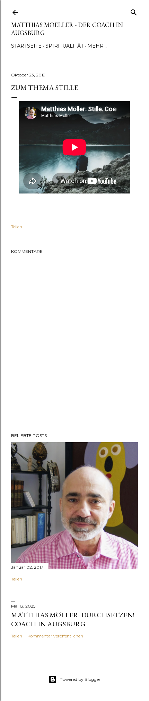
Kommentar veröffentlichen (55, 635)
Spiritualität (64, 46)
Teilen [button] (16, 226)
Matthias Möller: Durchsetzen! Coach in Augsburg (72, 619)
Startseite (26, 46)
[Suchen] (134, 11)
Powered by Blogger (80, 679)
